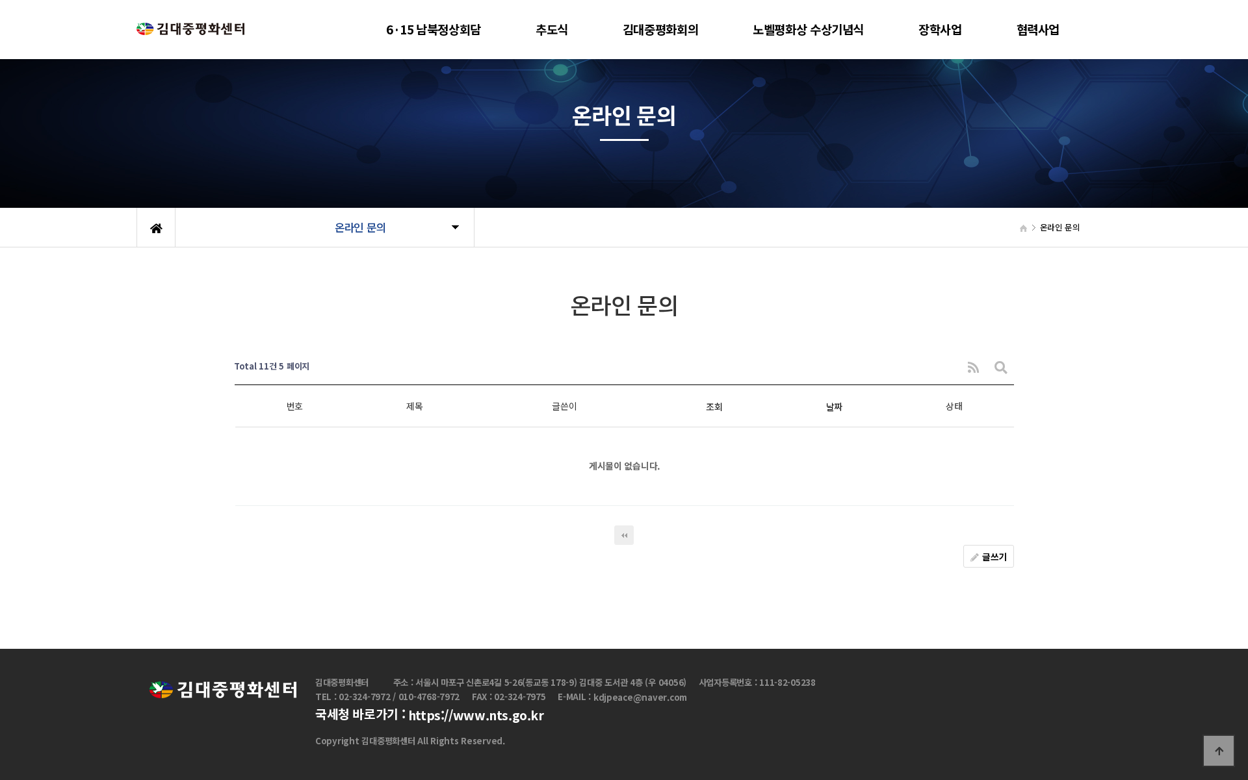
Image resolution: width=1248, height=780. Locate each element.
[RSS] (973, 366)
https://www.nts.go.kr (476, 715)
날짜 (834, 406)
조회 (714, 406)
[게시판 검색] (1001, 366)
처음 (624, 535)
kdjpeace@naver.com (640, 698)
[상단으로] (1218, 751)
